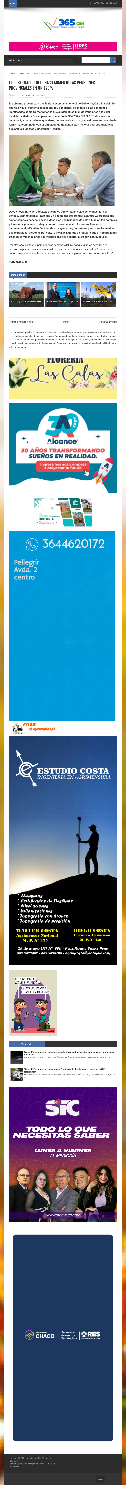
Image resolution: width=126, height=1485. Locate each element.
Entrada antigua (108, 321)
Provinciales (40, 95)
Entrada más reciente (21, 321)
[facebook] (90, 3)
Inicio (66, 321)
